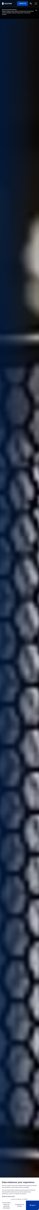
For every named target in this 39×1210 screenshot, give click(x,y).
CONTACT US (22, 3)
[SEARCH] (31, 3)
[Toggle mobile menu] (35, 4)
